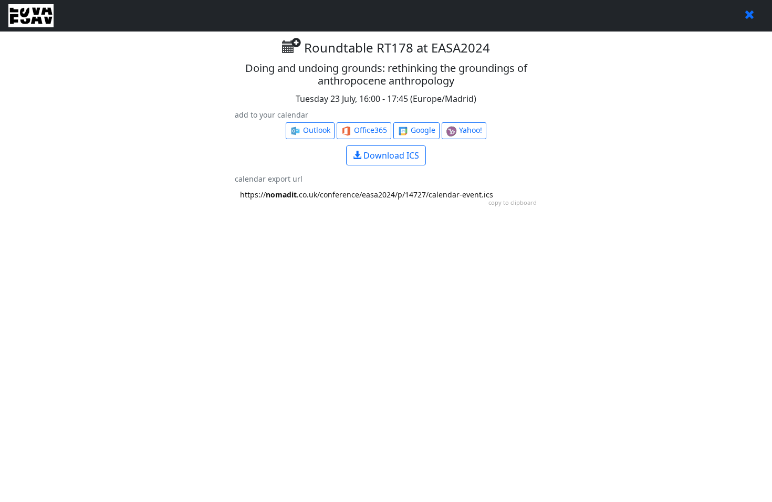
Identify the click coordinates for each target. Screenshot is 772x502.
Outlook (315, 130)
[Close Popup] (749, 15)
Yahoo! (469, 130)
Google (422, 130)
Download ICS (390, 155)
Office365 (369, 130)
